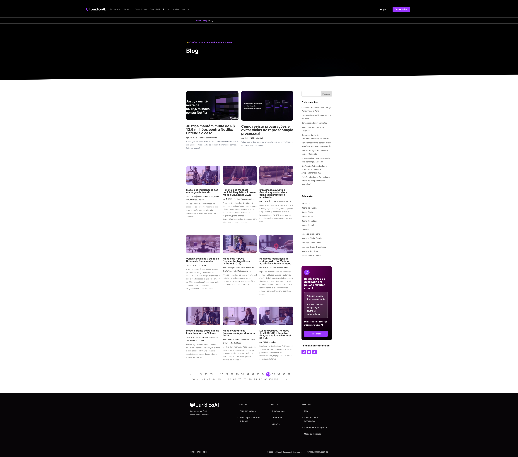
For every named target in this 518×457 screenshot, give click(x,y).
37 (278, 374)
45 (219, 379)
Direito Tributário (308, 225)
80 (250, 379)
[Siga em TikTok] (314, 352)
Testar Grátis (401, 9)
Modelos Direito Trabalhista (243, 268)
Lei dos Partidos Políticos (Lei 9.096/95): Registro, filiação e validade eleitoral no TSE (275, 334)
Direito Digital (307, 212)
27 (226, 374)
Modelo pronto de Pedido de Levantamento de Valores (202, 331)
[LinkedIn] (198, 452)
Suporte (276, 424)
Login (383, 9)
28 (232, 374)
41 (198, 379)
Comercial (277, 417)
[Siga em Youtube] (309, 352)
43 (208, 379)
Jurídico (237, 199)
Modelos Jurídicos (181, 9)
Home (198, 20)
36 (273, 374)
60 (229, 379)
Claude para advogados (315, 427)
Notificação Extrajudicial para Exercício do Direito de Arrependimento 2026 (314, 169)
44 (214, 379)
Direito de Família (309, 208)
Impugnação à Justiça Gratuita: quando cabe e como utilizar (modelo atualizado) (273, 193)
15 (211, 374)
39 (288, 374)
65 (234, 379)
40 (193, 379)
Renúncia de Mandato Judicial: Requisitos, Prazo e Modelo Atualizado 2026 (239, 192)
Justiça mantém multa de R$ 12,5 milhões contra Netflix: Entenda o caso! (210, 129)
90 (260, 379)
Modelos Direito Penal (311, 242)
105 (276, 379)
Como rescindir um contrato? (314, 123)
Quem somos (278, 411)
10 (206, 374)
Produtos (114, 9)
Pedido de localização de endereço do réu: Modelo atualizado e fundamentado (275, 261)
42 (203, 379)
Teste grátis (316, 334)
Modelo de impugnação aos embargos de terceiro (202, 191)
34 (263, 374)
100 (271, 379)
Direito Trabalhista (230, 271)
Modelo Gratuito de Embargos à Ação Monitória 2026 (239, 333)
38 (283, 374)
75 (244, 379)
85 (255, 379)
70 (239, 379)
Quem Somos (141, 9)
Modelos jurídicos (312, 434)
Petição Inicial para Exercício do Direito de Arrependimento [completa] (315, 180)
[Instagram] (192, 452)
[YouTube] (204, 452)
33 (257, 374)
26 (221, 374)
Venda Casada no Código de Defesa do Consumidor (202, 259)
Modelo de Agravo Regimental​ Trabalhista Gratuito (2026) (236, 261)
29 (237, 374)
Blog (165, 9)
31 (247, 374)
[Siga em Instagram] (303, 352)
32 (252, 374)
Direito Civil (258, 138)
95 (265, 379)
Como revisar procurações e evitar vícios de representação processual (267, 129)
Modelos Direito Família (311, 238)
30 (242, 374)
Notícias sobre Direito (208, 138)
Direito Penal (307, 216)
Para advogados (248, 411)
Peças (126, 9)
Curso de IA (155, 9)
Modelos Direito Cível (205, 196)
